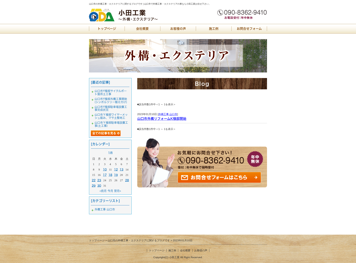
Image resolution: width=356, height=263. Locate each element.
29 (93, 185)
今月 (110, 190)
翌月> (117, 190)
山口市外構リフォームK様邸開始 (161, 118)
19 (116, 174)
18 (110, 174)
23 (99, 180)
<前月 (103, 190)
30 (99, 185)
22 (93, 180)
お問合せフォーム (249, 28)
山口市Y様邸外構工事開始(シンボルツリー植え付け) (111, 100)
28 (127, 180)
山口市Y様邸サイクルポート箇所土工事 (111, 92)
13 (121, 169)
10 (105, 169)
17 (105, 174)
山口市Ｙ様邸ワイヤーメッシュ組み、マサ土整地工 (111, 116)
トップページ (107, 28)
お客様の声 (178, 28)
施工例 (213, 28)
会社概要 (142, 28)
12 (116, 169)
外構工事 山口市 (167, 114)
